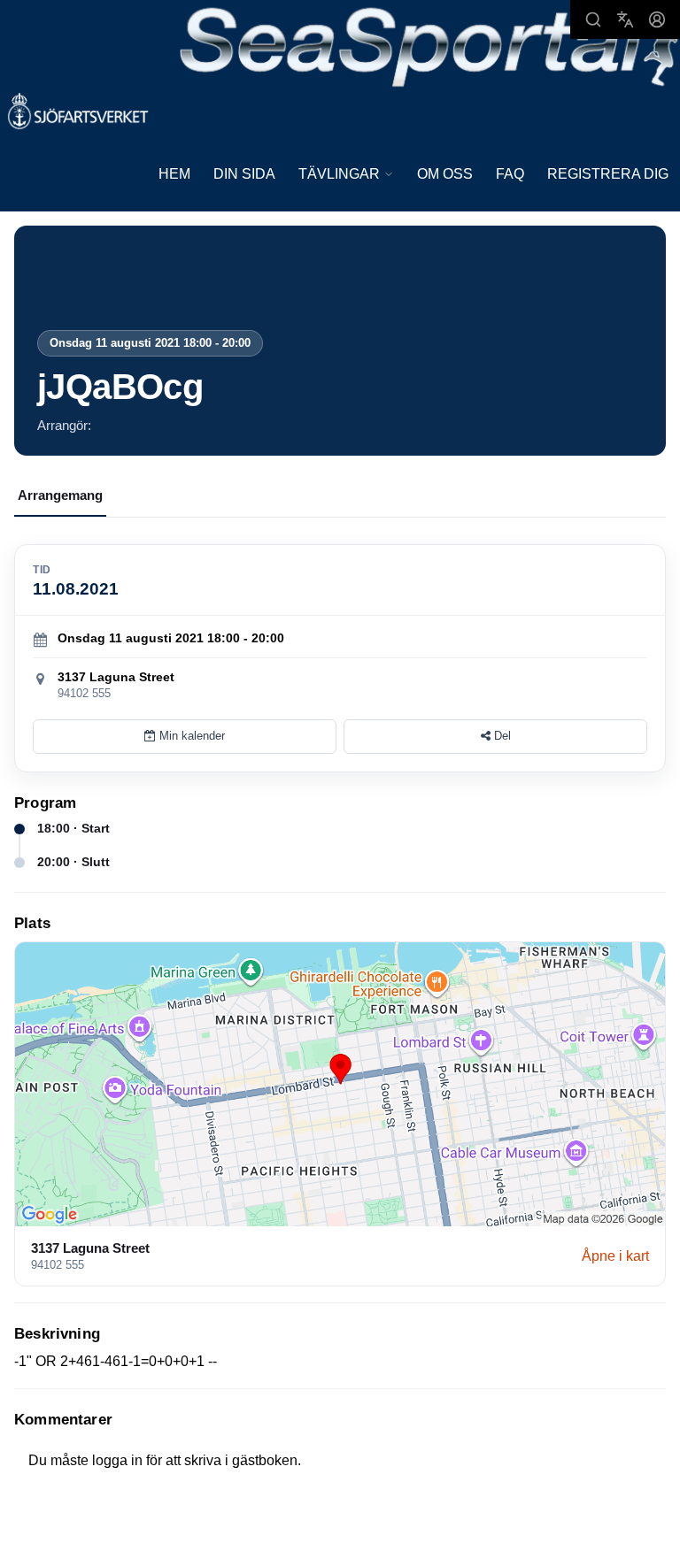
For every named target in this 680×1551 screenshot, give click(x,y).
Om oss (445, 173)
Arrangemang (60, 495)
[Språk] (625, 19)
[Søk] (593, 19)
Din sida (244, 173)
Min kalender (190, 735)
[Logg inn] (657, 19)
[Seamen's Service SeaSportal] (429, 45)
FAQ (510, 173)
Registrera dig (607, 173)
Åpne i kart (615, 1255)
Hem (174, 173)
